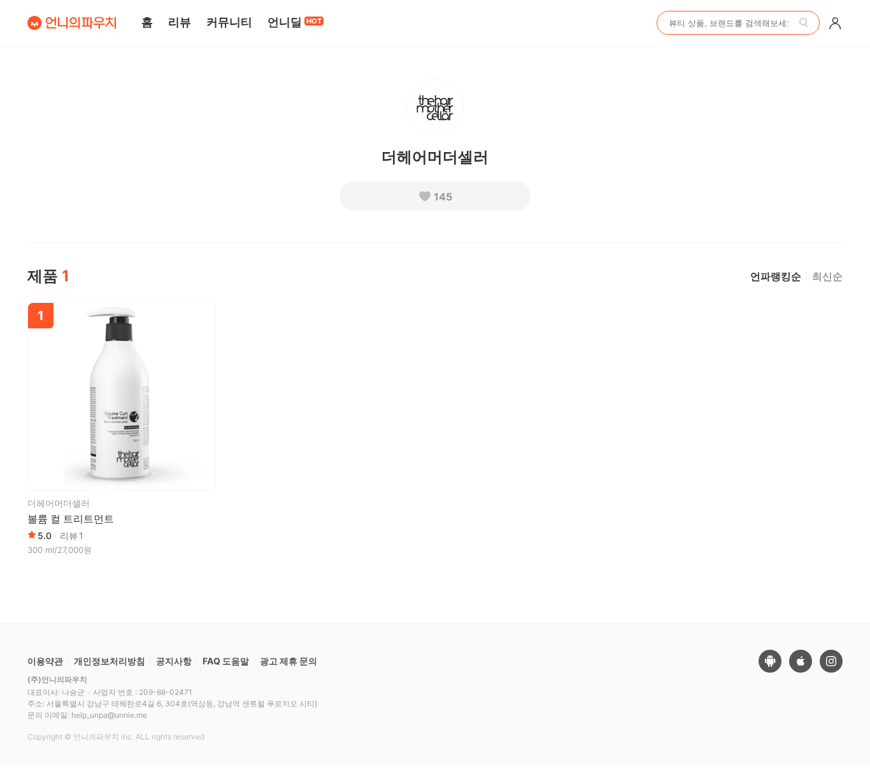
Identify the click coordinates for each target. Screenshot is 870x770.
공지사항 (174, 660)
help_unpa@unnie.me (109, 715)
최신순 (827, 276)
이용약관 (45, 660)
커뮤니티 (229, 22)
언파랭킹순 (775, 276)
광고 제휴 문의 (288, 660)
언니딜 (294, 22)
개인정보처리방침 (109, 660)
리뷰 (179, 22)
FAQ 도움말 (226, 660)
